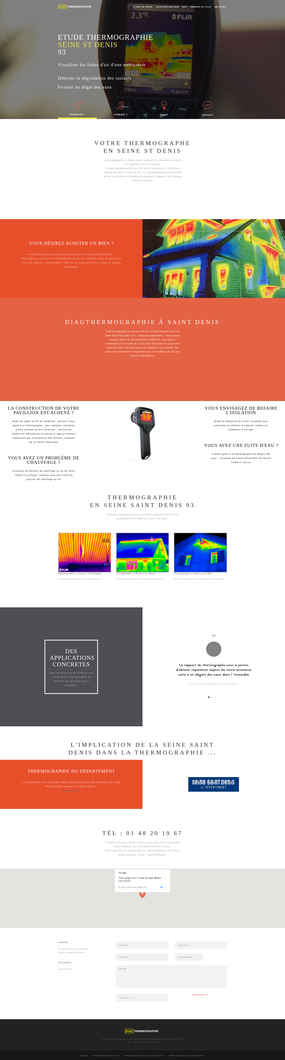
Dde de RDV (220, 7)
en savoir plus (71, 790)
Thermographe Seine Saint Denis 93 (144, 1056)
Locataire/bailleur (167, 7)
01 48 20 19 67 (65, 969)
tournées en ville (200, 7)
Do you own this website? (133, 887)
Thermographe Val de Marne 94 (187, 1056)
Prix (184, 7)
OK (161, 887)
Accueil (84, 1056)
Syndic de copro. (143, 7)
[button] (142, 894)
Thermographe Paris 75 (106, 1056)
